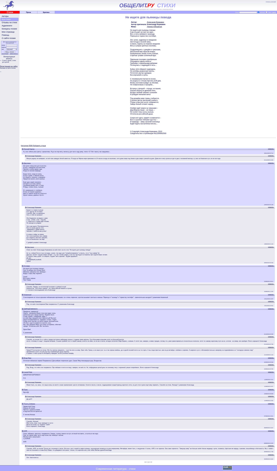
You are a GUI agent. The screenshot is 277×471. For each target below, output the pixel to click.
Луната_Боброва (29, 404)
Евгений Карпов (29, 149)
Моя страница (8, 32)
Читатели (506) (27, 146)
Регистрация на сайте (9, 66)
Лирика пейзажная (154, 27)
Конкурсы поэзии (9, 29)
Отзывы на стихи (9, 22)
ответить (271, 149)
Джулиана (27, 163)
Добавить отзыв (39, 146)
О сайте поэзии (9, 38)
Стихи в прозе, (7, 60)
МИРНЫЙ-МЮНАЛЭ (30, 309)
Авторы (5, 16)
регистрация (5, 53)
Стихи (10, 12)
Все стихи (6, 19)
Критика (46, 12)
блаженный (27, 295)
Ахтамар (27, 266)
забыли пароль (14, 53)
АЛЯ (25, 431)
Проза (28, 12)
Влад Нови (27, 358)
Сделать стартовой (271, 1)
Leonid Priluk (28, 372)
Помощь (5, 35)
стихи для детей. (9, 61)
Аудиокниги (7, 26)
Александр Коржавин (155, 22)
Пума (25, 389)
